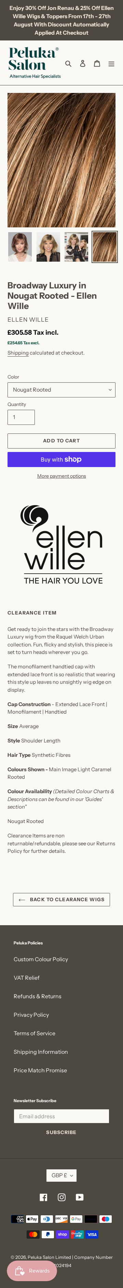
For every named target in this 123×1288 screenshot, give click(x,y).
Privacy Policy (31, 1014)
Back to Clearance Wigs (67, 899)
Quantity (17, 404)
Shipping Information (41, 1051)
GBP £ (59, 1175)
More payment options (61, 476)
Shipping (18, 352)
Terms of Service (34, 1033)
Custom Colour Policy (41, 959)
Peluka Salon (41, 1257)
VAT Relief (27, 977)
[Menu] (111, 62)
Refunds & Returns (38, 996)
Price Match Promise (40, 1070)
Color (13, 377)
